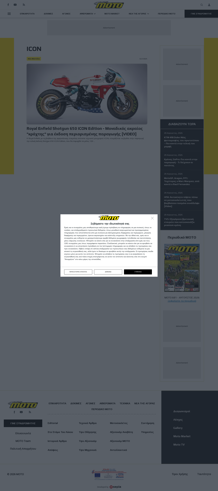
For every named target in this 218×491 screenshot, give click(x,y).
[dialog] (109, 245)
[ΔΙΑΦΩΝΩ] (153, 219)
